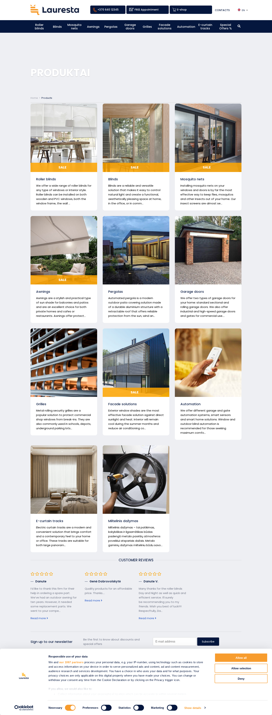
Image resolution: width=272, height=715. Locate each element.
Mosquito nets (74, 27)
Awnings (93, 27)
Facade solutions (165, 27)
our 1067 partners (71, 662)
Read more (39, 618)
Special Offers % (225, 27)
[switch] (106, 708)
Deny (241, 678)
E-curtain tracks (205, 27)
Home (34, 98)
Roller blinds (39, 27)
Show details (192, 707)
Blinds (57, 27)
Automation (186, 27)
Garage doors (130, 27)
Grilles (147, 27)
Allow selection (241, 668)
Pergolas (110, 27)
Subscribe (208, 641)
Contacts (222, 10)
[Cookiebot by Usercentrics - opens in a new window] (24, 708)
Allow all (241, 657)
